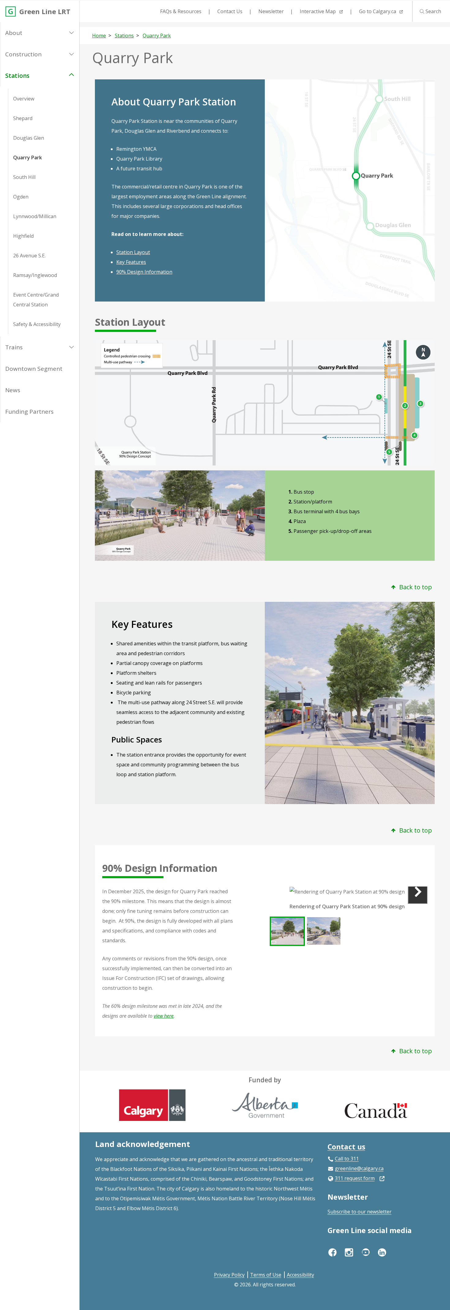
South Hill (24, 177)
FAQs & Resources (180, 11)
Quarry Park (27, 157)
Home (99, 35)
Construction (23, 54)
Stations (17, 76)
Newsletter (271, 11)
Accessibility (300, 1274)
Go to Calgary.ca (378, 11)
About (13, 33)
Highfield (23, 236)
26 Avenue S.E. (29, 255)
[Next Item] (417, 891)
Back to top (415, 587)
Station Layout (133, 252)
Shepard (22, 118)
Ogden (20, 196)
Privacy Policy (229, 1274)
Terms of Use (265, 1274)
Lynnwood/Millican (34, 216)
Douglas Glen (28, 138)
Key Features (131, 262)
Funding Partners (29, 412)
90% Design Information (144, 271)
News (12, 390)
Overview (23, 98)
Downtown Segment (33, 369)
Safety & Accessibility (37, 324)
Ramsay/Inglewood (35, 275)
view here (164, 1015)
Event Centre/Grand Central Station (36, 299)
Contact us (346, 1147)
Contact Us (229, 11)
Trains (14, 347)
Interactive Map (318, 11)
